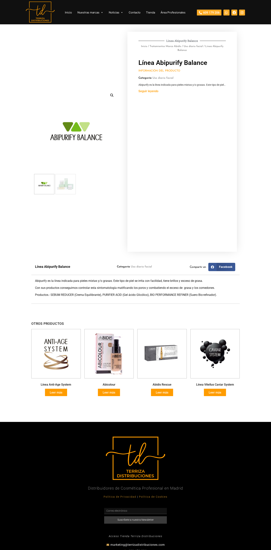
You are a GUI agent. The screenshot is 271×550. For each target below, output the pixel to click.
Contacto (134, 12)
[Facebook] (234, 12)
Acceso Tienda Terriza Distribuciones (135, 536)
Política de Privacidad (120, 496)
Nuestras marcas (88, 12)
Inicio (68, 12)
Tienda (150, 12)
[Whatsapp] (226, 12)
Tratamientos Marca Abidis (165, 46)
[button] (112, 95)
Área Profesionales (173, 12)
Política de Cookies (153, 496)
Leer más (56, 392)
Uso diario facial (193, 46)
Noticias (114, 12)
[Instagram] (242, 12)
